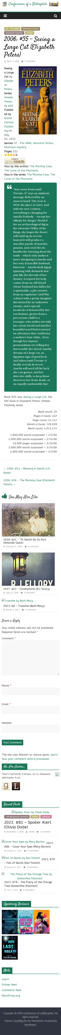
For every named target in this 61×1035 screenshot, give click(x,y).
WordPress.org (11, 995)
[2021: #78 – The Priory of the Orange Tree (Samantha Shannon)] (30, 874)
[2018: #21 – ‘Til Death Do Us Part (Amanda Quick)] (28, 505)
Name (6, 685)
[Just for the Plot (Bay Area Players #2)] (26, 911)
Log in (5, 979)
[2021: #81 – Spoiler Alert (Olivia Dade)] (30, 812)
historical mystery (14, 33)
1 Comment (45, 832)
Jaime (32, 832)
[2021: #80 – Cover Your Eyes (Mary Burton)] (23, 841)
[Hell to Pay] (42, 911)
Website (7, 722)
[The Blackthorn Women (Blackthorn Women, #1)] (10, 911)
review (30, 33)
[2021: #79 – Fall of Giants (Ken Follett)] (21, 858)
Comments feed (11, 990)
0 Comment (29, 61)
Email (6, 704)
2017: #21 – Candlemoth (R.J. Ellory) (26, 588)
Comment (9, 638)
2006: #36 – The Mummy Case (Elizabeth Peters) (29, 482)
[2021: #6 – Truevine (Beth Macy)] (17, 600)
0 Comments (33, 851)
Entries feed (9, 984)
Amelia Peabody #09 (8, 101)
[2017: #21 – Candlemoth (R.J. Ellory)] (28, 554)
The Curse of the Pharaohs (21, 170)
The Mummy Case (41, 166)
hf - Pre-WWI (12, 29)
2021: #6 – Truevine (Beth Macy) (24, 606)
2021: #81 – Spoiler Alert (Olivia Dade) (27, 824)
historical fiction (30, 29)
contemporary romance (17, 817)
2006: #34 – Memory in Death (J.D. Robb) (26, 470)
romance (46, 817)
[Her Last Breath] (10, 937)
